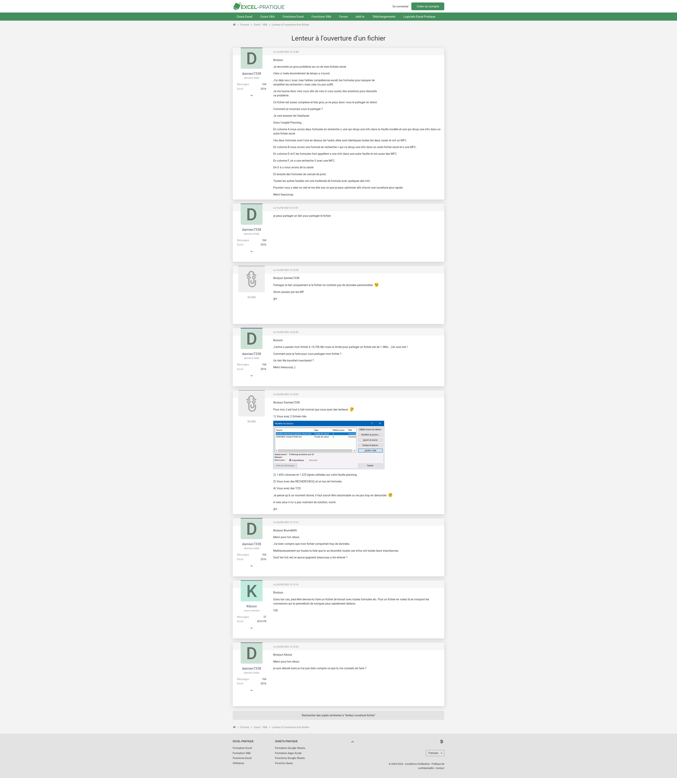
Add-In (360, 16)
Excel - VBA (260, 24)
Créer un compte (428, 6)
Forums (244, 24)
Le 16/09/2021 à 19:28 (285, 270)
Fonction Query (284, 763)
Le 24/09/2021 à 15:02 (285, 394)
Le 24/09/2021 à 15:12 (285, 522)
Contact (439, 768)
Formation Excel (242, 748)
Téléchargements (383, 16)
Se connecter (400, 6)
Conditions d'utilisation (417, 763)
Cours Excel (244, 16)
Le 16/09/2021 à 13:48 (285, 51)
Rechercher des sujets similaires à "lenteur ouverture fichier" (338, 715)
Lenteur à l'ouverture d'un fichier (290, 24)
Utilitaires (238, 763)
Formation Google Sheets (290, 748)
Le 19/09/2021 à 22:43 (285, 332)
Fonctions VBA (321, 16)
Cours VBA (267, 16)
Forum (343, 16)
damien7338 (251, 74)
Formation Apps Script (288, 753)
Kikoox (251, 606)
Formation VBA (242, 753)
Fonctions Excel (293, 16)
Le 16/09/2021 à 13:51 (285, 207)
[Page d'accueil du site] (234, 24)
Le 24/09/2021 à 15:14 (285, 584)
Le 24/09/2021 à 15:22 (285, 646)
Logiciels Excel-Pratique (419, 16)
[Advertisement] (411, 83)
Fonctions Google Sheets (290, 758)
